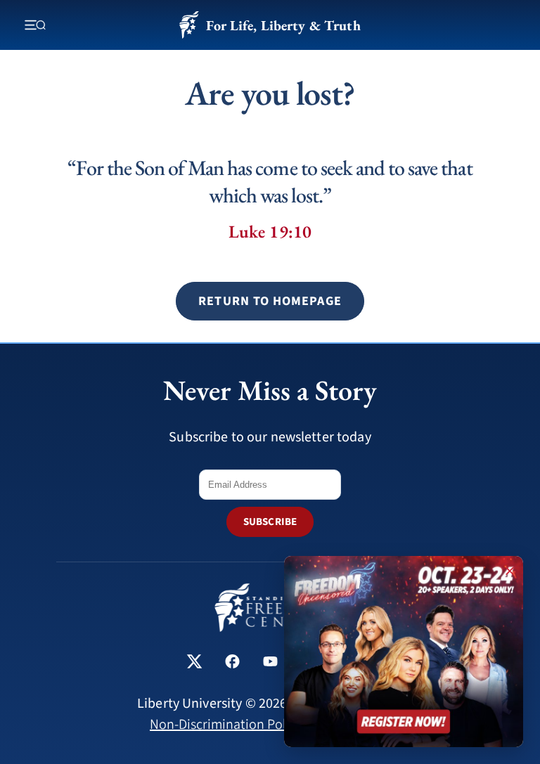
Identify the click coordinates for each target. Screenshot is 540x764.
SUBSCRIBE (270, 521)
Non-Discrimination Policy (226, 724)
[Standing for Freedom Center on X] (194, 663)
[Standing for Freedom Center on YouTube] (270, 663)
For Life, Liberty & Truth (283, 25)
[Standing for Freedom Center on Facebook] (232, 663)
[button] (270, 301)
